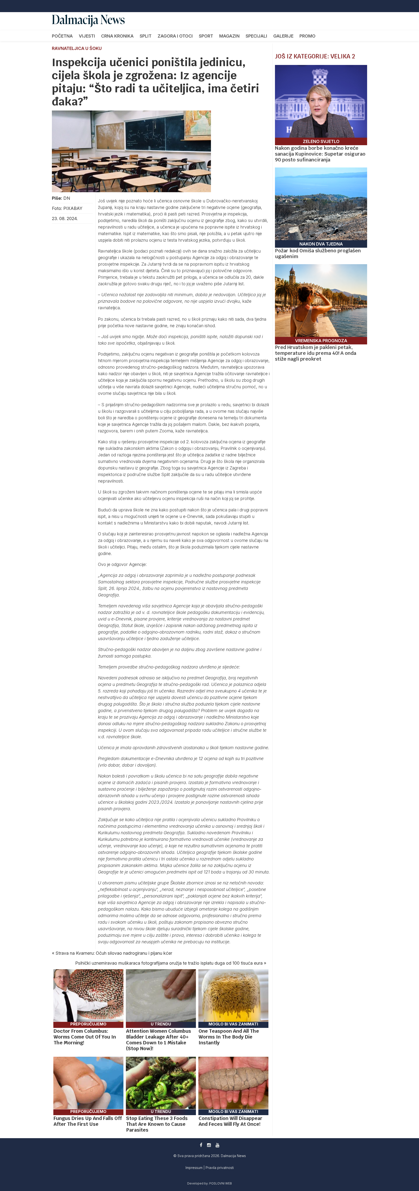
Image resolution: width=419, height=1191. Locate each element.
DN (66, 198)
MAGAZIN (229, 36)
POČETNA (62, 36)
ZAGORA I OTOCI (175, 36)
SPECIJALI (256, 36)
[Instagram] (209, 1145)
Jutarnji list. (234, 283)
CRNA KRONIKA (117, 36)
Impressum (194, 1168)
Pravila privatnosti (220, 1168)
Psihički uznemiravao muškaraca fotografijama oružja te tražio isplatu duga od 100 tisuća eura (169, 963)
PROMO (307, 36)
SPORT (206, 36)
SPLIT (146, 36)
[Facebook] (201, 1145)
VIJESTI (87, 36)
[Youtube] (217, 1145)
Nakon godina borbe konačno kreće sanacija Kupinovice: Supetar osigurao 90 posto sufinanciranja (320, 154)
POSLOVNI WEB (220, 1183)
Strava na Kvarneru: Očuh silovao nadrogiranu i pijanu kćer (114, 953)
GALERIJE (283, 36)
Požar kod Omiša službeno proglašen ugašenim (318, 253)
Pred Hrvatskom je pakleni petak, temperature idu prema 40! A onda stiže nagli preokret (315, 353)
